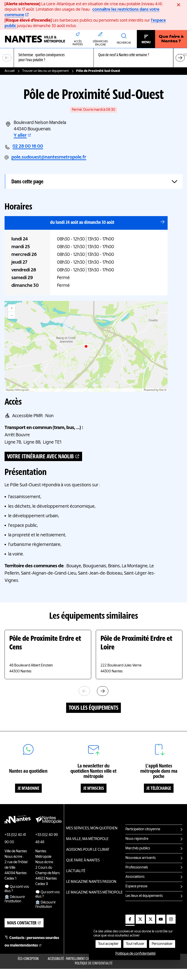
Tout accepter (108, 944)
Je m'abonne (28, 788)
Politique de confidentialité (93, 963)
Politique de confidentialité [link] (135, 954)
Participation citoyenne (142, 829)
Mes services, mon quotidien (91, 828)
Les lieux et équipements (144, 896)
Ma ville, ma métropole (87, 839)
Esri (161, 390)
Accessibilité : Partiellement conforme (73, 959)
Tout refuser (135, 944)
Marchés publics (137, 848)
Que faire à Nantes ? (171, 39)
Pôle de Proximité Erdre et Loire (136, 643)
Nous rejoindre (136, 839)
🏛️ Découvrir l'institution (15, 899)
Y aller (20, 135)
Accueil (10, 71)
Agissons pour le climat (87, 850)
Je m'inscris (93, 788)
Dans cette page (27, 182)
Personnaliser (162, 944)
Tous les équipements (93, 708)
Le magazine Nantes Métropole (94, 892)
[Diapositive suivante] (180, 57)
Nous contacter (21, 923)
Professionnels (136, 867)
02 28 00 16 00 (28, 146)
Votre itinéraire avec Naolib (40, 457)
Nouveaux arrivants (140, 858)
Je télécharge (158, 788)
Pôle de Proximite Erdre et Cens (45, 643)
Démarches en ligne (100, 43)
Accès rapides (78, 43)
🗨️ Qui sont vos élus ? (17, 889)
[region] (93, 58)
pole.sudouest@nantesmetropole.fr (48, 157)
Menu (146, 42)
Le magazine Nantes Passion (91, 882)
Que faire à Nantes (83, 860)
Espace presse (136, 886)
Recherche (124, 43)
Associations (135, 877)
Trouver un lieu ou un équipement (45, 71)
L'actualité (76, 871)
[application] (86, 346)
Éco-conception (28, 959)
